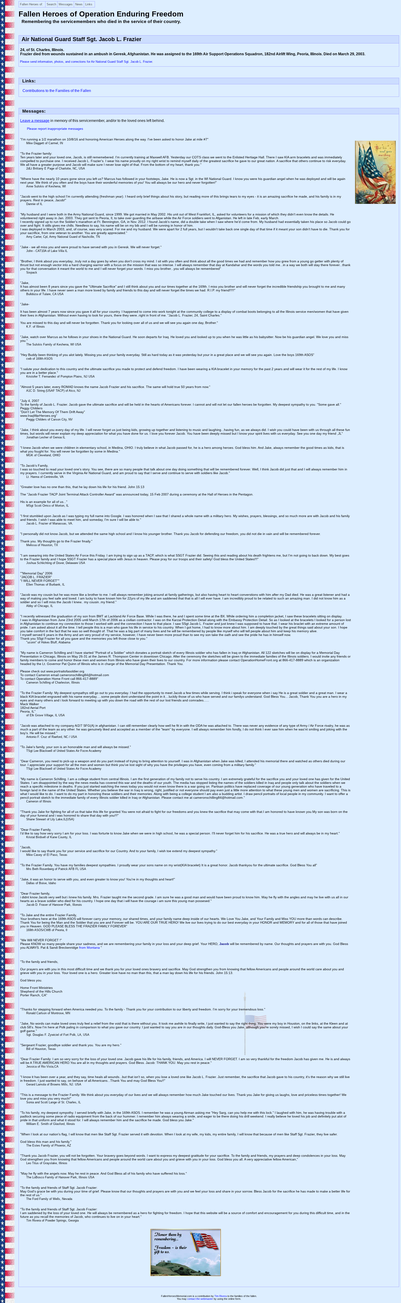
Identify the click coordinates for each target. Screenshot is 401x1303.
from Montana (90, 947)
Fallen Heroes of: (31, 4)
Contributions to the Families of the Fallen (57, 91)
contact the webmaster (200, 1298)
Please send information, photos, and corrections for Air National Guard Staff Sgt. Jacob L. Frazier (86, 61)
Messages (66, 4)
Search (51, 4)
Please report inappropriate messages (55, 128)
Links (88, 4)
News (79, 4)
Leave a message (34, 121)
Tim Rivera (220, 1296)
